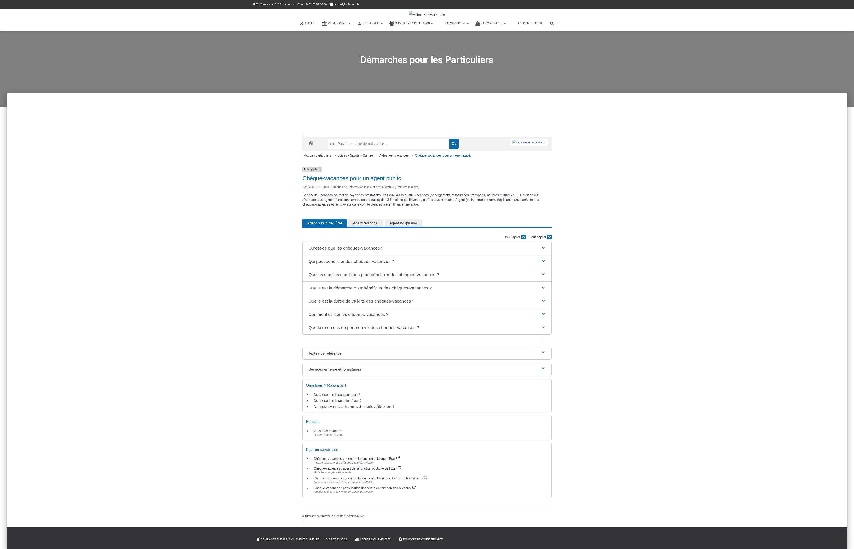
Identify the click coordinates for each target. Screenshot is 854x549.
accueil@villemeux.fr (347, 4)
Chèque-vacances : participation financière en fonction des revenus (363, 488)
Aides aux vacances (394, 155)
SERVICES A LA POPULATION (413, 23)
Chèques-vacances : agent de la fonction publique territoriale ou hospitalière (368, 478)
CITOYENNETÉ (372, 23)
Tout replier (512, 237)
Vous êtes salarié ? (327, 431)
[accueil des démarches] (311, 143)
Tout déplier (538, 237)
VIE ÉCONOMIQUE (492, 23)
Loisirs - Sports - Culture (356, 155)
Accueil (310, 23)
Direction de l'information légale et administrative (334, 516)
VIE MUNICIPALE (338, 23)
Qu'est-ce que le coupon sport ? (337, 394)
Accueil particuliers (318, 155)
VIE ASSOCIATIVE (456, 23)
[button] (427, 248)
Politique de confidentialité (423, 539)
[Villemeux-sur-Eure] (427, 14)
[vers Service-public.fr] (529, 142)
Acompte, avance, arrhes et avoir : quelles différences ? (354, 406)
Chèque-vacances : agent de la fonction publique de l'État (355, 468)
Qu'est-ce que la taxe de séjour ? (337, 400)
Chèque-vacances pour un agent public (443, 155)
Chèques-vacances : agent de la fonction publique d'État (355, 458)
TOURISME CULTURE (530, 23)
